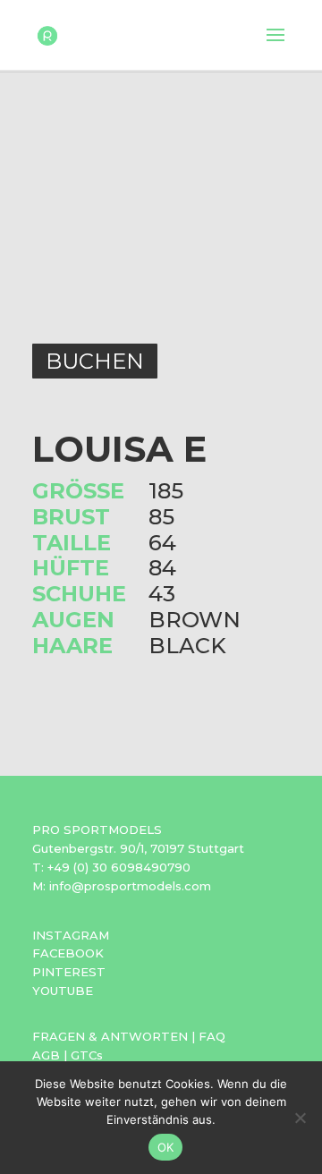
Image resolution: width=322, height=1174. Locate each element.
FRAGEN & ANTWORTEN (110, 1036)
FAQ (212, 1036)
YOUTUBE (62, 990)
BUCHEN (95, 361)
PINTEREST (69, 972)
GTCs (87, 1055)
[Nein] (300, 1118)
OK (165, 1147)
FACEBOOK (68, 953)
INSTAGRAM (70, 935)
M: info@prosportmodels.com (121, 886)
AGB (46, 1055)
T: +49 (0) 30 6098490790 (111, 867)
